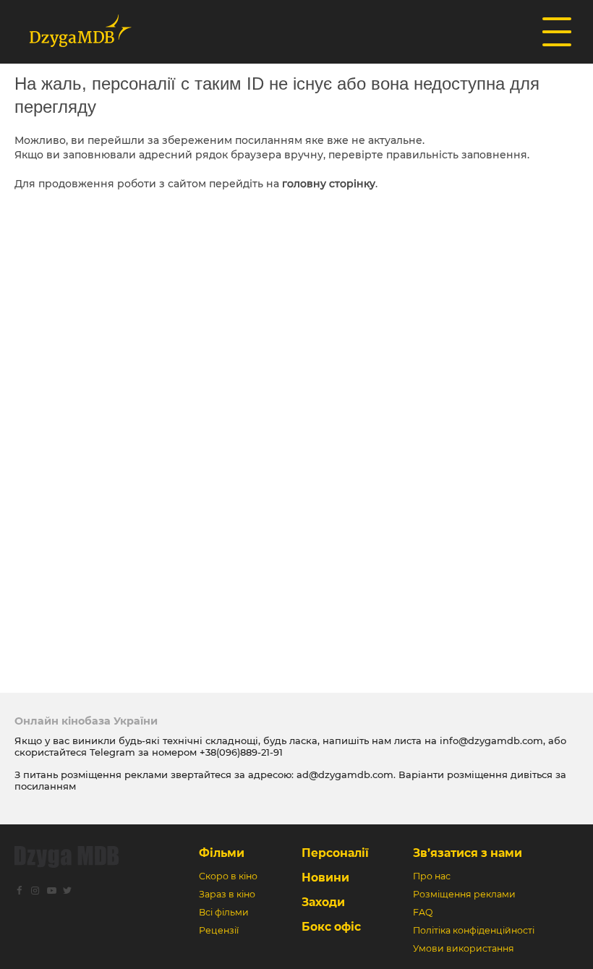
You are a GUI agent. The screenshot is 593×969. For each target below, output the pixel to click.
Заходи (323, 902)
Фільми (221, 853)
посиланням (45, 786)
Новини (325, 877)
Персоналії (335, 853)
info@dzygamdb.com (490, 740)
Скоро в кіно (228, 876)
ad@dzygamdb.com (344, 774)
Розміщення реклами (464, 894)
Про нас (432, 876)
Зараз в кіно (227, 894)
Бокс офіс (331, 927)
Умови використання (463, 948)
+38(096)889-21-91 (241, 752)
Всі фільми (224, 912)
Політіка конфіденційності (473, 930)
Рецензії (219, 930)
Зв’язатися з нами (467, 853)
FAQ (422, 912)
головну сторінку (328, 183)
